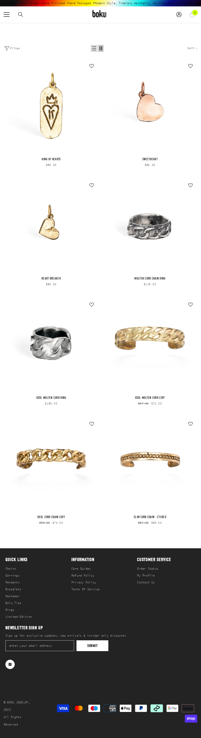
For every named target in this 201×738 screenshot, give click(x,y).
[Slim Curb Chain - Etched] (149, 464)
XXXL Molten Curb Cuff (150, 398)
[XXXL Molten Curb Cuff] (149, 344)
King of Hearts (51, 159)
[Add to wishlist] (91, 65)
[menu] (7, 14)
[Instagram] (10, 664)
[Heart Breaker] (51, 225)
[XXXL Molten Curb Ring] (51, 344)
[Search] (21, 14)
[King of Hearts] (51, 106)
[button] (94, 48)
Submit (92, 646)
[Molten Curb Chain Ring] (149, 225)
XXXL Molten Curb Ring (51, 398)
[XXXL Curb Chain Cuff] (51, 464)
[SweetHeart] (149, 106)
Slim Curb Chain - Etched (150, 517)
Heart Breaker (51, 278)
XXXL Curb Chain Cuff (51, 517)
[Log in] (179, 14)
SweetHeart (150, 159)
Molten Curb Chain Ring (149, 278)
